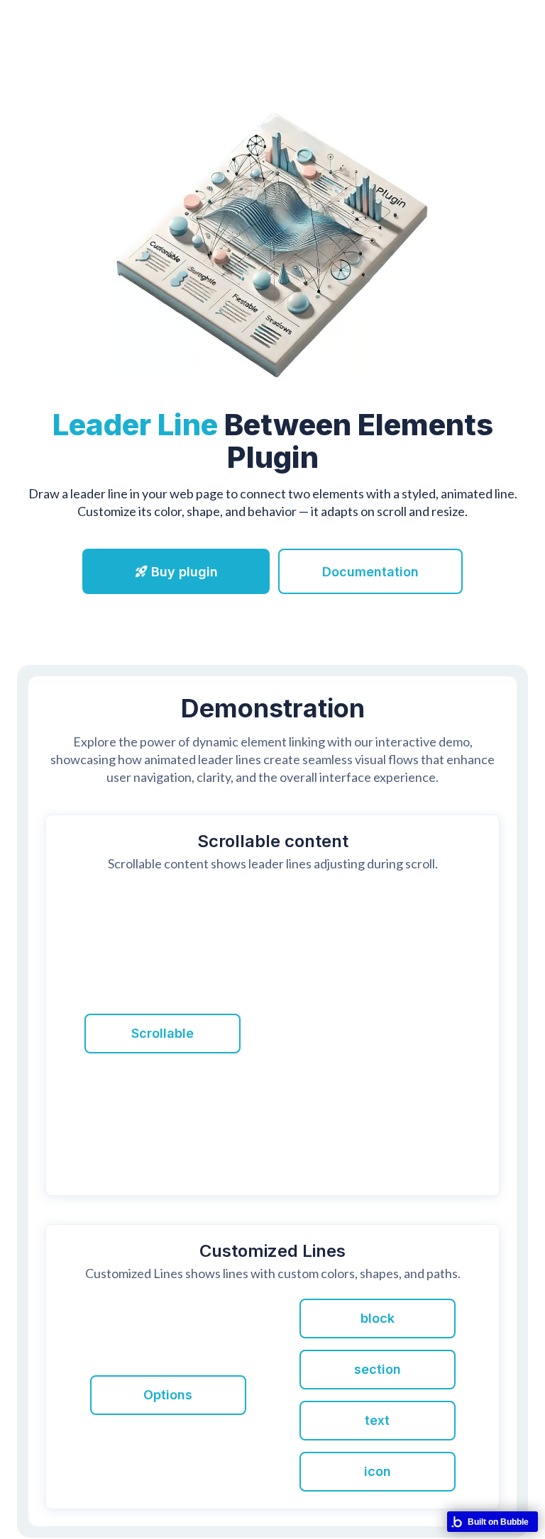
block (377, 1318)
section (377, 1369)
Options (167, 1394)
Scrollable (162, 1033)
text (377, 1420)
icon (377, 1471)
